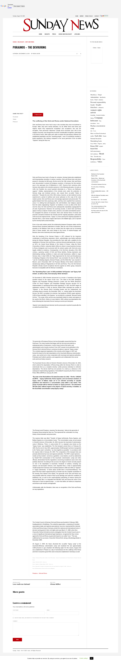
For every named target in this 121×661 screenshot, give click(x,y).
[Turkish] (107, 16)
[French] (102, 16)
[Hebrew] (104, 16)
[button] (83, 658)
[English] (100, 16)
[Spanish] (106, 16)
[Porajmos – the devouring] (47, 83)
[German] (103, 16)
